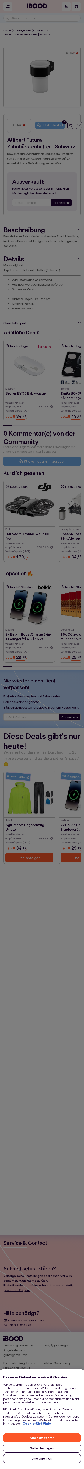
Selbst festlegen (42, 1448)
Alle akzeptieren (42, 1438)
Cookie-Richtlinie (37, 1423)
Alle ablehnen (42, 1458)
